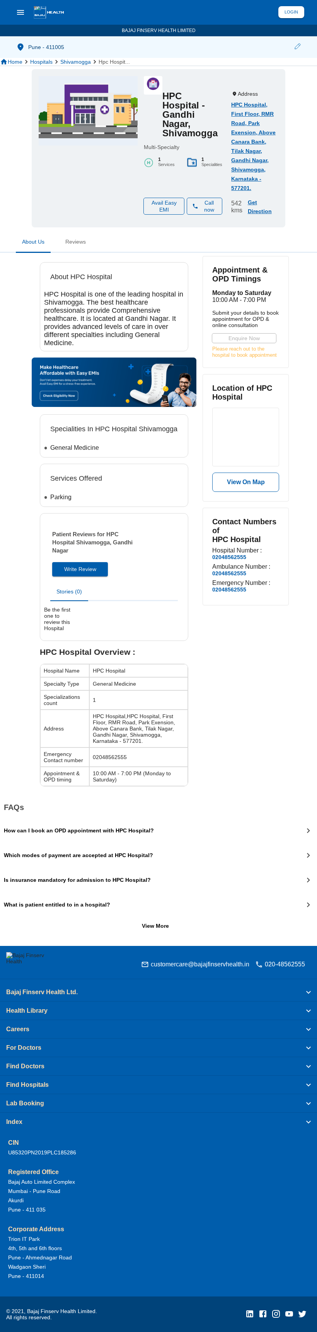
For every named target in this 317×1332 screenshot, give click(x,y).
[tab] (33, 243)
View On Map (246, 482)
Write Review (80, 569)
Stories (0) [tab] (69, 591)
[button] (297, 47)
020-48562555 (285, 964)
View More (155, 926)
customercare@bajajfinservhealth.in (200, 964)
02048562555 (229, 557)
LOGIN (291, 12)
